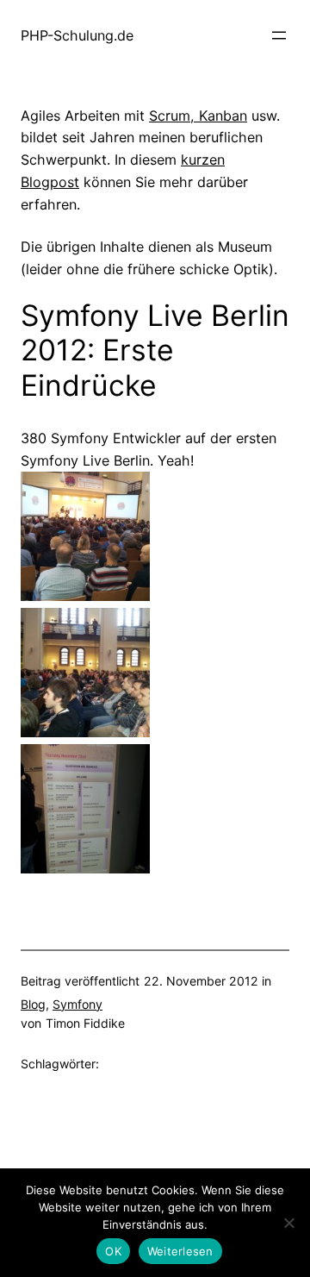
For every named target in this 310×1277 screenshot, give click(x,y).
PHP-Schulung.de (77, 35)
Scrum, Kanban (198, 115)
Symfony (77, 1004)
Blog (33, 1004)
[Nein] (288, 1222)
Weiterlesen (180, 1251)
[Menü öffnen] (279, 35)
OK (113, 1251)
